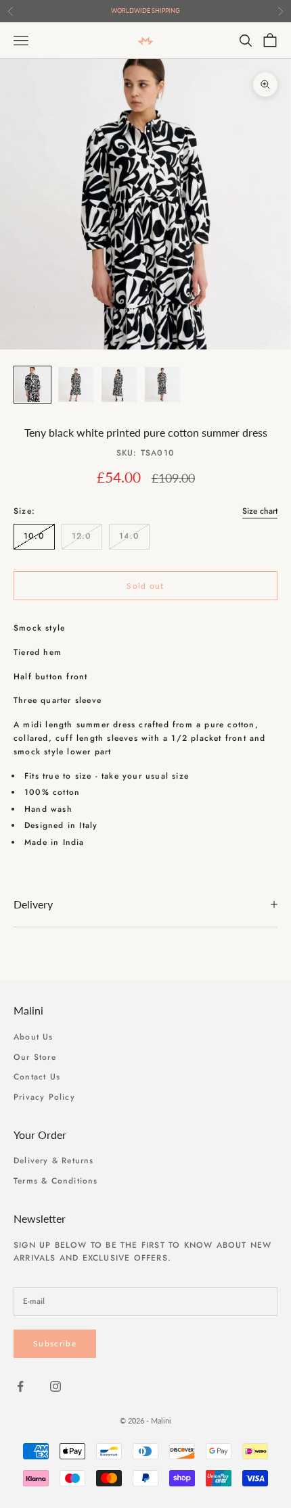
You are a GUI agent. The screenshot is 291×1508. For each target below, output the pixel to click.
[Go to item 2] (76, 385)
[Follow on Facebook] (20, 1386)
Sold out (145, 586)
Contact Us (37, 1077)
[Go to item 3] (119, 385)
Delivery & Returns (54, 1160)
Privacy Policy (44, 1097)
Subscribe (54, 1343)
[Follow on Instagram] (55, 1386)
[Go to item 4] (162, 385)
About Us (33, 1037)
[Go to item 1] (32, 385)
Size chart (259, 511)
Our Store (35, 1057)
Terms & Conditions (56, 1181)
